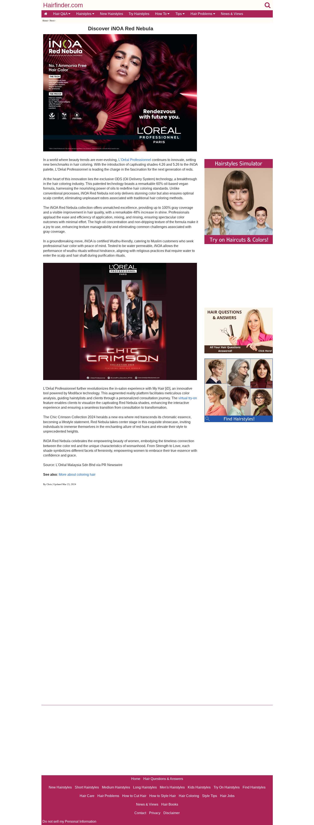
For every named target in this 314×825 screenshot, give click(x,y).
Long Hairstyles (145, 787)
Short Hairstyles (87, 787)
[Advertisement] (120, 537)
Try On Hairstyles (227, 787)
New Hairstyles (111, 14)
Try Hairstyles (139, 14)
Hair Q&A (60, 14)
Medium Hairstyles (116, 787)
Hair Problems (202, 14)
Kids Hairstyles (199, 787)
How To (161, 14)
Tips (179, 14)
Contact (140, 813)
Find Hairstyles (254, 787)
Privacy (154, 813)
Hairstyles (84, 14)
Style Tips (209, 796)
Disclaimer (171, 813)
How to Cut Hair (134, 796)
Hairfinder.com (63, 5)
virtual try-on (187, 398)
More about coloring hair (77, 474)
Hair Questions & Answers (163, 779)
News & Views (232, 14)
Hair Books (169, 804)
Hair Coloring (189, 796)
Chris (49, 484)
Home (45, 20)
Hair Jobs (227, 796)
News (52, 20)
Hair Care (87, 796)
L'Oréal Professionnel (134, 160)
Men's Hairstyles (172, 787)
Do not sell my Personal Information (69, 821)
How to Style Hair (162, 796)
